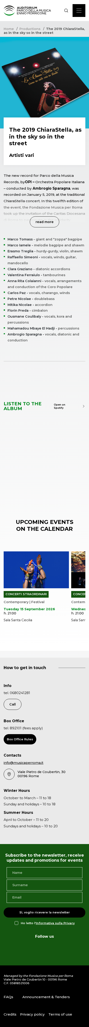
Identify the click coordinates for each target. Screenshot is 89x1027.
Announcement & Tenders (46, 997)
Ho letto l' (48, 923)
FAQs (8, 997)
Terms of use (60, 1014)
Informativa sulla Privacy (55, 923)
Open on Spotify (59, 406)
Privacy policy (32, 1014)
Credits (10, 1014)
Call (12, 704)
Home (9, 29)
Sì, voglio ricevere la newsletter (44, 912)
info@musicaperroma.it (23, 763)
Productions (29, 29)
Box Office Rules (20, 739)
